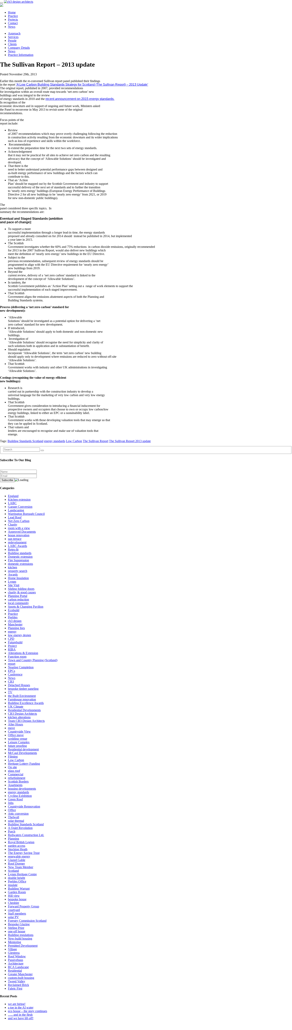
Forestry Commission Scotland (27, 920)
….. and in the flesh (20, 1014)
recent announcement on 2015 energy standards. (79, 99)
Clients (12, 44)
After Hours (15, 724)
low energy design (19, 635)
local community (18, 603)
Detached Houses (19, 685)
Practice (13, 16)
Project (12, 646)
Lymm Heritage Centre (22, 874)
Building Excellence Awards (26, 703)
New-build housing (20, 938)
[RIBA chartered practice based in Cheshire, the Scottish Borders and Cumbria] (18, 1)
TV (10, 692)
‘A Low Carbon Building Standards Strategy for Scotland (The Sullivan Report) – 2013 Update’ (82, 84)
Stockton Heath (17, 849)
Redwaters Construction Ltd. (26, 835)
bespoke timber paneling (23, 688)
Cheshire (13, 902)
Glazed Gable (16, 860)
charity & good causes (22, 592)
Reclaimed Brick (18, 985)
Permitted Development (23, 945)
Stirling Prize (16, 927)
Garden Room (17, 892)
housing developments (22, 788)
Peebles (12, 617)
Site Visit (13, 585)
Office (12, 810)
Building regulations (20, 935)
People (12, 40)
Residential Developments (24, 710)
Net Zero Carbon (18, 521)
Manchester (15, 624)
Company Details (19, 47)
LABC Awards (17, 546)
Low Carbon (74, 441)
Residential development (23, 749)
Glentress (14, 952)
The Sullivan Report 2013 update (130, 441)
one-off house (16, 931)
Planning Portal (17, 596)
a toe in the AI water (20, 1007)
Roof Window (17, 956)
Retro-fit (13, 549)
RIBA (12, 649)
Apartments (15, 785)
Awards (13, 574)
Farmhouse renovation (22, 699)
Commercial (15, 774)
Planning (13, 838)
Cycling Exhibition (20, 795)
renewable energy (19, 856)
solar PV (13, 917)
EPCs (11, 671)
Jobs (11, 803)
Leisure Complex (19, 742)
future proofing (17, 745)
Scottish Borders (18, 781)
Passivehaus (15, 960)
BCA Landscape (18, 967)
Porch (11, 831)
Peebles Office (17, 881)
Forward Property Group (23, 906)
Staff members (17, 913)
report (11, 663)
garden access (16, 845)
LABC (12, 503)
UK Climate (15, 706)
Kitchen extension (19, 499)
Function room (17, 656)
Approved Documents (22, 531)
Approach (14, 33)
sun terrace (14, 538)
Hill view (14, 895)
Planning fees (16, 628)
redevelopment (17, 542)
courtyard (14, 910)
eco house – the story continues (27, 1011)
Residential (15, 970)
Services (13, 37)
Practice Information (20, 55)
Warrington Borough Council (26, 513)
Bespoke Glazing (19, 924)
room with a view (19, 528)
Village (12, 949)
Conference (15, 674)
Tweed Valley (16, 981)
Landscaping (16, 510)
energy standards (54, 441)
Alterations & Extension (23, 653)
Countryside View (19, 731)
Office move (16, 735)
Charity (12, 524)
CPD (11, 638)
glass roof (14, 770)
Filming (13, 756)
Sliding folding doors (21, 588)
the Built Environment (22, 696)
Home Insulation (18, 578)
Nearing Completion (21, 667)
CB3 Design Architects (22, 713)
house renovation (18, 535)
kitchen (12, 567)
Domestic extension (20, 556)
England (13, 496)
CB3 (11, 681)
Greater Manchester (20, 974)
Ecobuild (13, 610)
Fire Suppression (18, 560)
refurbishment (16, 778)
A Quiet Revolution (20, 828)
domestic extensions (20, 563)
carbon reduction (18, 599)
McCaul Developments (22, 753)
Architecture (15, 963)
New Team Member (20, 867)
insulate (12, 885)
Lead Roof (14, 517)
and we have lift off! (20, 1018)
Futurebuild (15, 642)
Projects (13, 19)
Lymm (12, 581)
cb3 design (14, 621)
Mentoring (14, 942)
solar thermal (16, 820)
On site (12, 767)
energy (12, 631)
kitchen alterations (19, 717)
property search (17, 571)
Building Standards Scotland (25, 441)
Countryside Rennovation (24, 806)
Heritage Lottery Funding (24, 763)
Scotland (13, 870)
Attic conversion (18, 813)
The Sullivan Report (95, 441)
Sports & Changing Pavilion (25, 606)
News (11, 26)
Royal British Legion (21, 842)
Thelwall (13, 817)
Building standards (19, 553)
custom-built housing (21, 977)
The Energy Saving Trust (24, 853)
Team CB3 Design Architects (26, 720)
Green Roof (15, 799)
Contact (13, 23)
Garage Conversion (20, 506)
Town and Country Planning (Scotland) (32, 660)
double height (16, 878)
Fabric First (15, 988)
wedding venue (17, 738)
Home (12, 12)
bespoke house (17, 899)
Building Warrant (19, 888)
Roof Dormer (16, 863)
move (11, 728)
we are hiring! (16, 1004)
